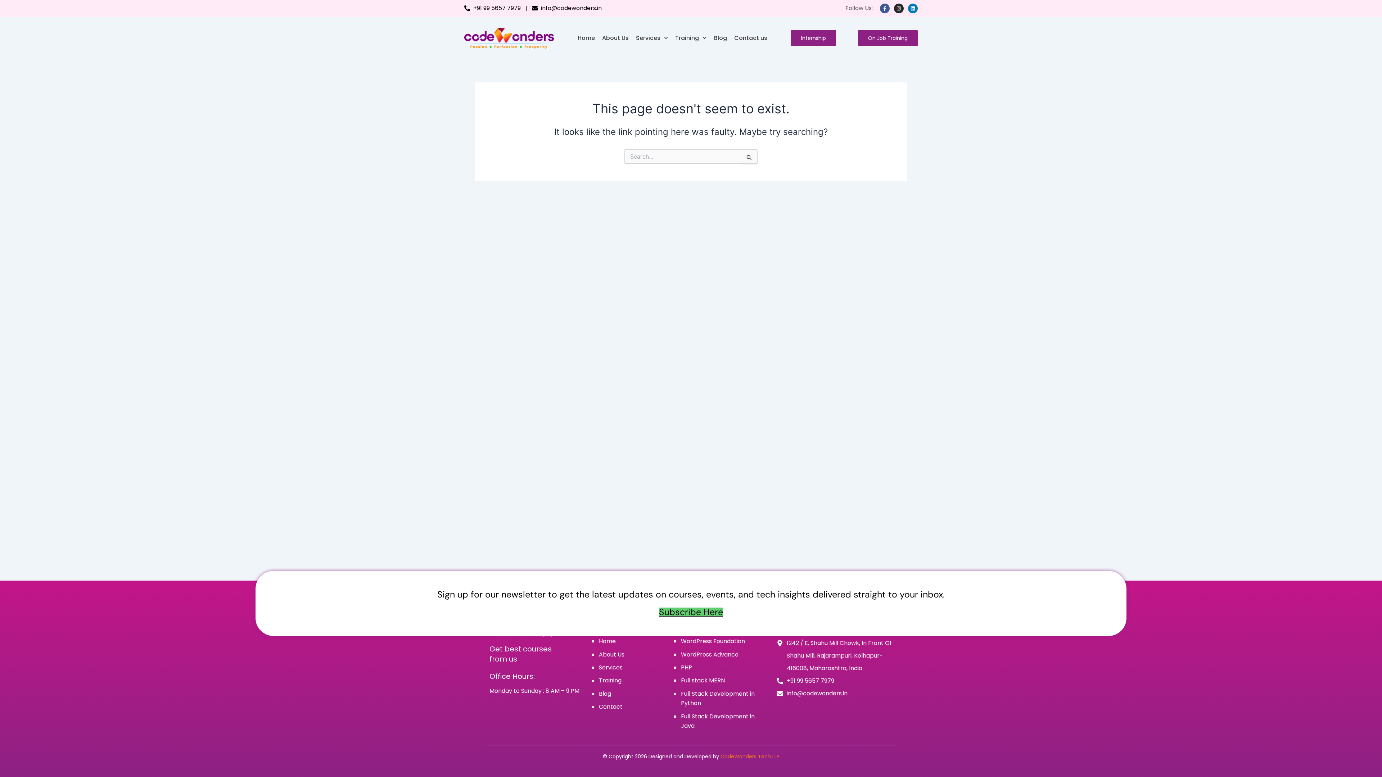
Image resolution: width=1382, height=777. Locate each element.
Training (687, 38)
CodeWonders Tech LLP (750, 756)
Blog (720, 38)
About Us (615, 38)
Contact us (750, 38)
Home (586, 38)
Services (648, 38)
